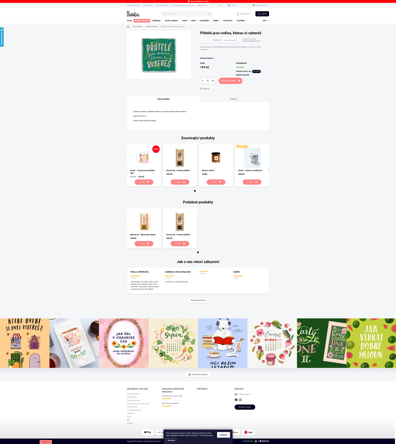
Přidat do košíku (228, 81)
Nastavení (171, 440)
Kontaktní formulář (245, 407)
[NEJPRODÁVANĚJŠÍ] (252, 157)
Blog (128, 420)
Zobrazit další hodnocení (198, 300)
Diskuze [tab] (233, 99)
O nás (129, 416)
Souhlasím (223, 435)
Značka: (251, 41)
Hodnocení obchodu (133, 5)
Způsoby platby (148, 5)
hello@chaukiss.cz (245, 394)
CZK (233, 5)
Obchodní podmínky (162, 5)
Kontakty (130, 423)
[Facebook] (236, 399)
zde (211, 435)
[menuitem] (130, 21)
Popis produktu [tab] (163, 99)
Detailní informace (206, 58)
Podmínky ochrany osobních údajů (183, 5)
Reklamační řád (202, 5)
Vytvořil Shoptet (248, 441)
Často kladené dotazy (134, 410)
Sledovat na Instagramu (200, 374)
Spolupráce (130, 413)
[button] (194, 191)
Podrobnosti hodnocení (230, 40)
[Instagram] (240, 399)
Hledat (209, 14)
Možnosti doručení (242, 75)
